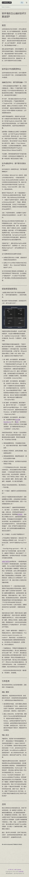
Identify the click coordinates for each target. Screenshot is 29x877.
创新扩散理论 (6, 561)
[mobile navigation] (26, 2)
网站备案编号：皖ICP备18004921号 (15, 873)
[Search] (22, 2)
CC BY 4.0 (10, 869)
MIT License (18, 869)
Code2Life (20, 871)
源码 (17, 422)
